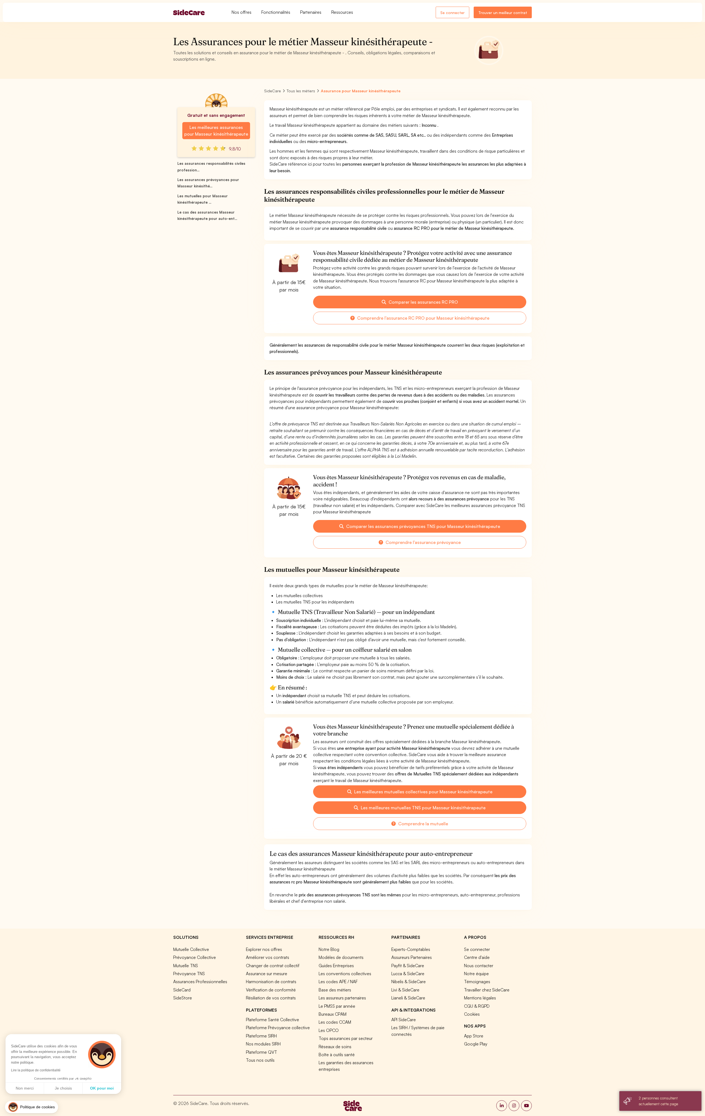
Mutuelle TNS (185, 965)
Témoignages (477, 981)
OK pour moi (102, 1088)
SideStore (182, 998)
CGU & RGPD (477, 1006)
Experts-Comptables (410, 949)
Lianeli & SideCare (408, 998)
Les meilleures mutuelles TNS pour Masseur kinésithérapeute (423, 807)
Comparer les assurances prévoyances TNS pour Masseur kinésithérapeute (422, 526)
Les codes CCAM (335, 1022)
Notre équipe (476, 973)
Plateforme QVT (261, 1052)
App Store (473, 1036)
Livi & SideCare (405, 990)
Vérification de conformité (271, 990)
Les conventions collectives (345, 973)
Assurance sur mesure (266, 973)
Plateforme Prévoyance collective (278, 1027)
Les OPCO (329, 1030)
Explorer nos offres (264, 949)
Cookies (472, 1014)
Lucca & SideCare (407, 973)
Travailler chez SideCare (486, 990)
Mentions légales (480, 998)
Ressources (342, 12)
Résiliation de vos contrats (271, 998)
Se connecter (452, 12)
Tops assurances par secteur (346, 1038)
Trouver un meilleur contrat (502, 12)
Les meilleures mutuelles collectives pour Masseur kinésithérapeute (422, 791)
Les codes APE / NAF (338, 981)
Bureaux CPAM (332, 1014)
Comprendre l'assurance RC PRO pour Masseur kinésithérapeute (422, 318)
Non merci (25, 1088)
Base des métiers (335, 990)
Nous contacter (478, 965)
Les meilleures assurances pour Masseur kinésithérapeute (216, 131)
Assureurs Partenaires (411, 957)
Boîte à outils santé (337, 1054)
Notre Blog (329, 949)
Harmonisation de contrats (271, 981)
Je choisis (63, 1088)
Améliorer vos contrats (267, 957)
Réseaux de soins (335, 1046)
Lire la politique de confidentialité (36, 1070)
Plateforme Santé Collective (272, 1019)
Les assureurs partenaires (342, 998)
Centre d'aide (477, 957)
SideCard (182, 990)
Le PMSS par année (337, 1006)
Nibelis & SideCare (408, 981)
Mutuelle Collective (191, 949)
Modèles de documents (341, 957)
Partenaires (310, 12)
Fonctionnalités (275, 12)
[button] (31, 1107)
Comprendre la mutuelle (422, 823)
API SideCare (403, 1019)
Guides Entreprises (336, 965)
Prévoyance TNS (189, 973)
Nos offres (241, 12)
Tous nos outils (260, 1060)
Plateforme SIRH (261, 1036)
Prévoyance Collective (194, 957)
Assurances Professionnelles (200, 981)
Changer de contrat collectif (272, 965)
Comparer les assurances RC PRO (422, 302)
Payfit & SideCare (407, 965)
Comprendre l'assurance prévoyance (422, 542)
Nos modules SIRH (263, 1044)
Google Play (475, 1044)
